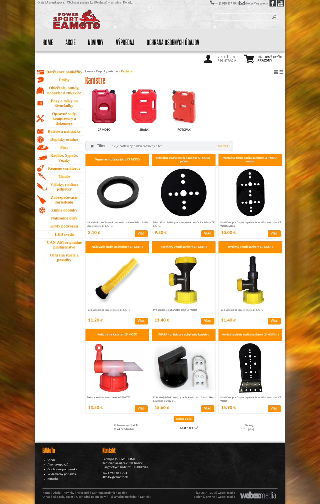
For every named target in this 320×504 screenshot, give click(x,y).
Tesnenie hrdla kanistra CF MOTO (117, 159)
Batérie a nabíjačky (64, 131)
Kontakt (127, 2)
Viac (141, 234)
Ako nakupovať (55, 2)
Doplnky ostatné (64, 139)
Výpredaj (125, 42)
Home (47, 42)
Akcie (71, 42)
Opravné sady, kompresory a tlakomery (64, 118)
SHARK (144, 130)
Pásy (64, 147)
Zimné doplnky (64, 210)
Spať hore (186, 428)
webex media (226, 492)
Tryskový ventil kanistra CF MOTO (250, 247)
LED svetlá (64, 234)
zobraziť (223, 146)
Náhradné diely (64, 218)
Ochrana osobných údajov (173, 42)
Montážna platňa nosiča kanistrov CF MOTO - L (250, 334)
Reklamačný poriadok (108, 2)
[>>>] (251, 429)
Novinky (96, 42)
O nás (41, 2)
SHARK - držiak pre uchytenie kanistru (183, 334)
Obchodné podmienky (80, 2)
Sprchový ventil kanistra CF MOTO (184, 247)
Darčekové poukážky (64, 72)
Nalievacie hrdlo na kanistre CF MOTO (117, 247)
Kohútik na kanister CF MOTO (117, 334)
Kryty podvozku (64, 226)
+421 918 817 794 (114, 473)
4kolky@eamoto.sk (256, 3)
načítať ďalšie (184, 419)
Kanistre (126, 71)
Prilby (64, 80)
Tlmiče (64, 176)
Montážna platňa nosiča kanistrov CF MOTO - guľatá (184, 159)
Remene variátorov (64, 168)
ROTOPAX (184, 130)
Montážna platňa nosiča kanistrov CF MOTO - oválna (250, 159)
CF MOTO (104, 130)
